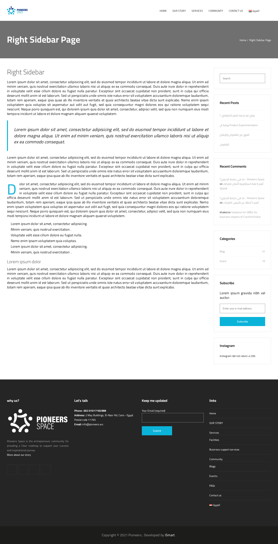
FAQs (212, 485)
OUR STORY (216, 423)
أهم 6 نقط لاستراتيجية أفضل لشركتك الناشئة (242, 186)
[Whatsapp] (46, 469)
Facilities (214, 439)
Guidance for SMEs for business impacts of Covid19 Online (240, 214)
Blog (222, 251)
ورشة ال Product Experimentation (239, 125)
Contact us (215, 495)
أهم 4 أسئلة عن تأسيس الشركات (241, 202)
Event (223, 261)
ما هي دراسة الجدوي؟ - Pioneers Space (242, 179)
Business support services (224, 449)
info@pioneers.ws (92, 424)
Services (214, 432)
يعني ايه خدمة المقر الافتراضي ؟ (237, 115)
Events (213, 476)
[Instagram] (34, 469)
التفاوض (224, 144)
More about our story (19, 454)
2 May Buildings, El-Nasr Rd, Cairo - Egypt (109, 415)
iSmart (170, 535)
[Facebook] (12, 469)
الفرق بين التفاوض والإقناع (234, 134)
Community (216, 459)
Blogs (212, 466)
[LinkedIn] (23, 469)
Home (212, 413)
